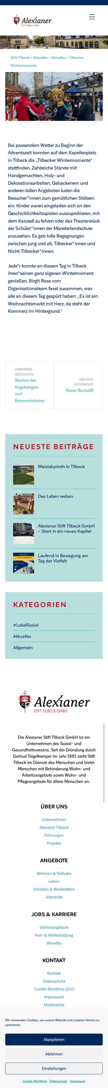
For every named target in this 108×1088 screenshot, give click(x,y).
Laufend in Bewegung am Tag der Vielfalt (63, 558)
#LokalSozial (26, 624)
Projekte (54, 843)
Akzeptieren (54, 1039)
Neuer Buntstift (79, 390)
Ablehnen (54, 1053)
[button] (92, 16)
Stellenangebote (54, 927)
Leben (54, 881)
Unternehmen (54, 819)
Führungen (54, 835)
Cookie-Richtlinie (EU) (54, 989)
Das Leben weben (55, 496)
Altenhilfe (54, 897)
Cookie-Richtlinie (35, 1081)
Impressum (77, 1081)
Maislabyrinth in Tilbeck (61, 466)
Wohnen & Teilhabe (54, 873)
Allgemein (23, 647)
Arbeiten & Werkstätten (54, 889)
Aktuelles (22, 636)
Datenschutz (58, 1081)
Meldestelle (54, 1004)
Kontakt (54, 973)
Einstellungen (54, 1068)
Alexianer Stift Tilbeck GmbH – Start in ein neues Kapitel (66, 528)
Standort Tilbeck (54, 827)
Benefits (54, 943)
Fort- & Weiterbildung (54, 935)
